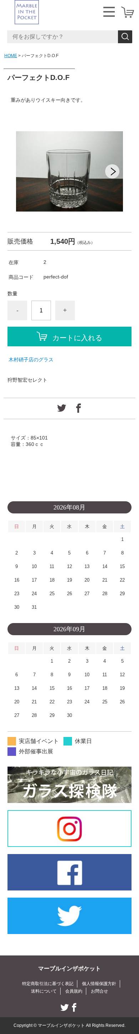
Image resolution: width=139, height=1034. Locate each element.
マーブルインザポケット (69, 968)
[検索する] (125, 36)
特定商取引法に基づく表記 (47, 983)
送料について (44, 991)
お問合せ (99, 991)
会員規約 (73, 991)
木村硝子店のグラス (31, 359)
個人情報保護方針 (99, 983)
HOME (10, 55)
